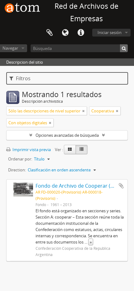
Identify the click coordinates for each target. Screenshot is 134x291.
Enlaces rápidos (81, 33)
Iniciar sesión (110, 32)
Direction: (17, 170)
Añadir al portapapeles (121, 186)
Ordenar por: (20, 159)
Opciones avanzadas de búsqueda (67, 135)
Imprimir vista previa (31, 149)
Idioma (65, 33)
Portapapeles (49, 33)
